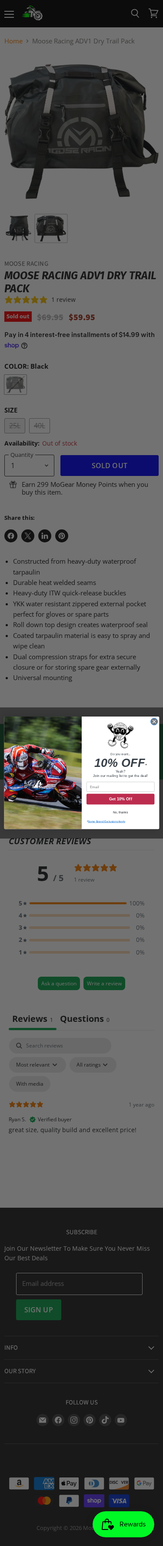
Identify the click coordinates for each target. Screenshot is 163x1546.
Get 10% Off (120, 799)
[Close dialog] (153, 721)
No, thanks (120, 812)
